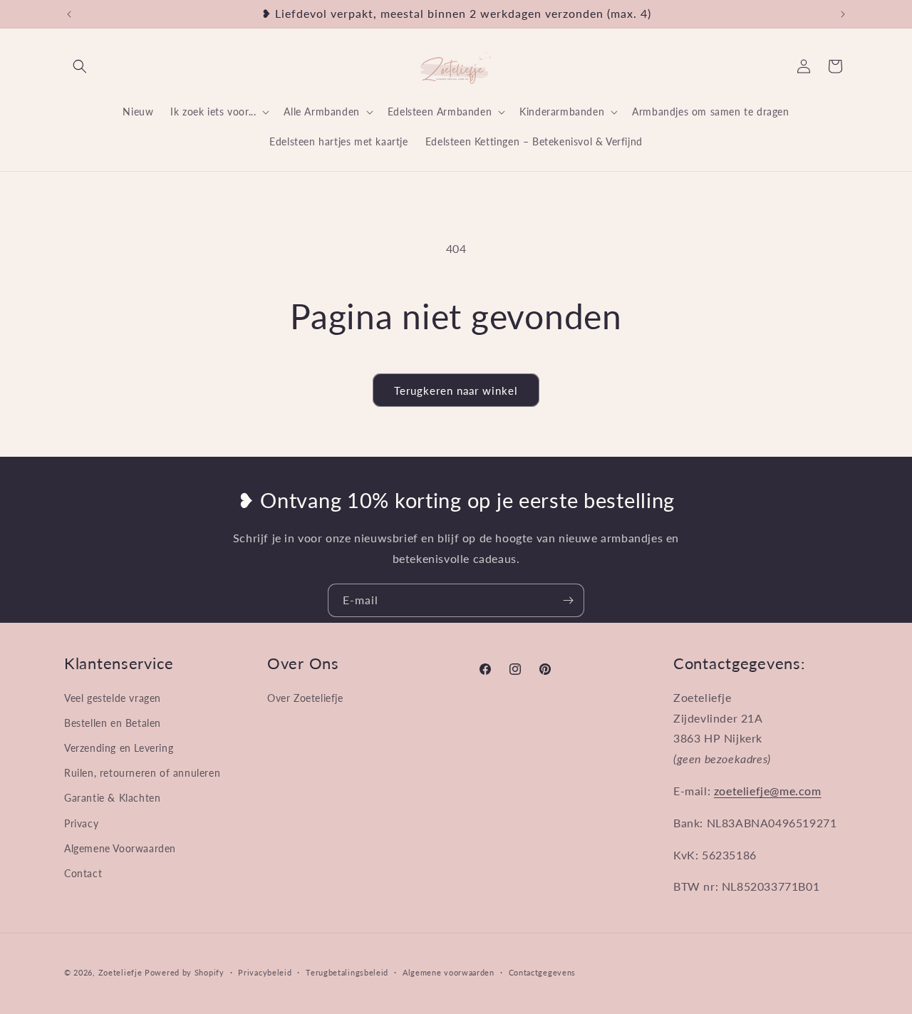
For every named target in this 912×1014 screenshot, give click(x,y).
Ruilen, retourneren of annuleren (142, 773)
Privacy (81, 823)
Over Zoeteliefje (305, 698)
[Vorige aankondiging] (69, 14)
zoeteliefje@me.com (768, 790)
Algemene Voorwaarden (120, 848)
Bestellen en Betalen (112, 723)
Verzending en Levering (118, 748)
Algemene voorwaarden (448, 972)
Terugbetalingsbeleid (347, 972)
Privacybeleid (264, 972)
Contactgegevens (542, 972)
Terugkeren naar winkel (456, 390)
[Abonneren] (568, 600)
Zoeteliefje (120, 972)
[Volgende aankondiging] (843, 14)
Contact (83, 873)
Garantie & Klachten (112, 798)
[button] (79, 66)
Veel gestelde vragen (112, 698)
